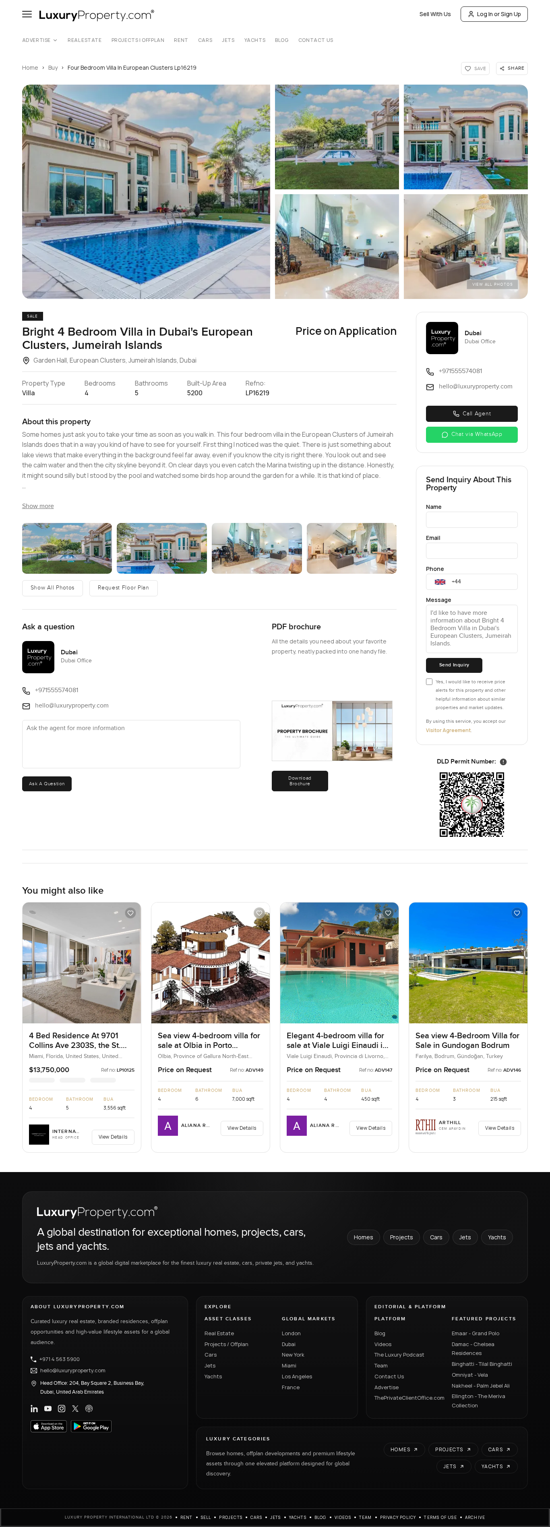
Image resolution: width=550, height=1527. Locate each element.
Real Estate (85, 40)
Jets (228, 40)
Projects (401, 1237)
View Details (113, 1136)
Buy (53, 67)
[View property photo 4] (337, 246)
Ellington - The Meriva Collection (478, 1400)
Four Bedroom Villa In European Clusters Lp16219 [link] (132, 67)
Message (438, 600)
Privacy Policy (398, 1517)
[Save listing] (130, 913)
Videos (382, 1344)
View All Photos (492, 284)
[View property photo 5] (466, 246)
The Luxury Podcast (399, 1354)
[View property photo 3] (466, 137)
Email (433, 538)
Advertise (36, 40)
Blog (281, 40)
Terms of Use (440, 1517)
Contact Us (315, 40)
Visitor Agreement (448, 730)
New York (293, 1354)
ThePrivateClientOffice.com (408, 1397)
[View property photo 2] (337, 137)
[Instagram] (61, 1408)
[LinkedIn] (34, 1408)
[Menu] (27, 14)
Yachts (255, 40)
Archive (475, 1517)
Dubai (289, 1344)
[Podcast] (89, 1408)
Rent (181, 40)
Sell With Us (435, 14)
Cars (205, 40)
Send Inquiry (454, 665)
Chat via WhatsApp (476, 434)
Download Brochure (300, 780)
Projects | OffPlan (138, 40)
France (291, 1387)
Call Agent (477, 414)
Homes (363, 1237)
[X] (75, 1408)
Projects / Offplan (226, 1344)
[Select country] (440, 581)
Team (381, 1365)
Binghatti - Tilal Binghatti (482, 1363)
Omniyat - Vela (470, 1374)
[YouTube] (48, 1408)
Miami (289, 1365)
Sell (206, 1517)
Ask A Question (47, 783)
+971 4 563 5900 (59, 1359)
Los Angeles (297, 1376)
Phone (435, 569)
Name (434, 506)
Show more (38, 506)
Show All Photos (53, 588)
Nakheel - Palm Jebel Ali (481, 1385)
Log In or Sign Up (499, 14)
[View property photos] (146, 192)
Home (30, 67)
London (291, 1333)
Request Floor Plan (123, 588)
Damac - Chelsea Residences (473, 1348)
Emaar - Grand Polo (475, 1333)
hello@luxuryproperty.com (72, 1370)
